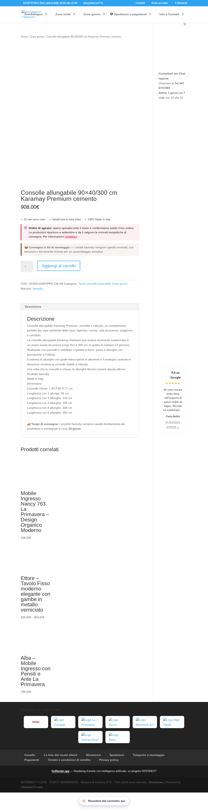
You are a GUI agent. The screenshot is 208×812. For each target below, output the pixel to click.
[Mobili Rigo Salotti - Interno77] (172, 722)
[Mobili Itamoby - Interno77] (36, 722)
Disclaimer (156, 782)
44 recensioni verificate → (172, 424)
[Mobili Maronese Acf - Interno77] (145, 722)
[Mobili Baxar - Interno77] (117, 737)
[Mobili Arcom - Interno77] (117, 722)
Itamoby (38, 288)
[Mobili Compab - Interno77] (63, 722)
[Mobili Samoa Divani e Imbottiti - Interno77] (90, 737)
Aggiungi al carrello (59, 266)
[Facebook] (107, 2)
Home (24, 36)
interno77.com (33, 787)
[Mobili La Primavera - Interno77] (90, 722)
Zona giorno (37, 36)
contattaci (71, 236)
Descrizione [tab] (33, 306)
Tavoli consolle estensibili (94, 283)
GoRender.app (60, 771)
